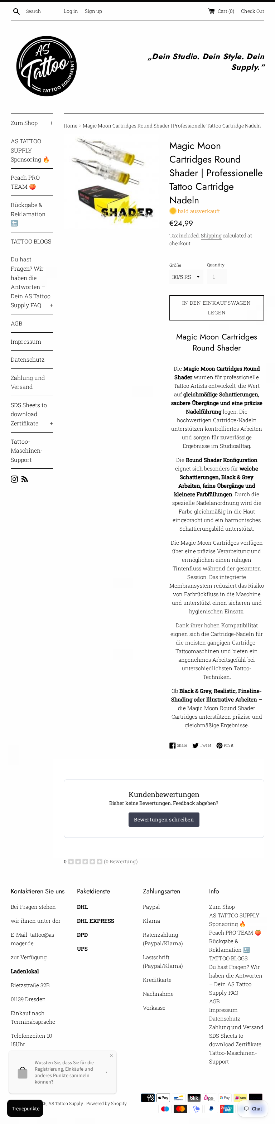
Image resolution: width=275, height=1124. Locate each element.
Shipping (211, 235)
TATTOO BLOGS (31, 241)
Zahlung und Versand (28, 382)
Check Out (252, 11)
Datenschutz (27, 359)
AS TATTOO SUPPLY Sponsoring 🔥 (30, 150)
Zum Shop (32, 122)
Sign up (93, 11)
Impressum (26, 341)
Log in (71, 11)
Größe (175, 265)
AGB (16, 323)
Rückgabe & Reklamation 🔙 (28, 214)
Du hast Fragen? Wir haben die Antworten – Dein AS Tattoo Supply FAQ (32, 282)
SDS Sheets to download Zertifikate (32, 414)
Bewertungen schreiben (164, 819)
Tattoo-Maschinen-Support (27, 450)
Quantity (216, 264)
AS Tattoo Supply (66, 1103)
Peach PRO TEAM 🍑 (25, 182)
